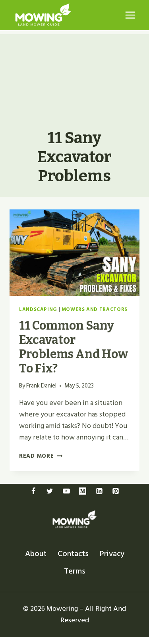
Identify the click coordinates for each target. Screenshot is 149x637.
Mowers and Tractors (95, 309)
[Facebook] (33, 491)
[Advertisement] (74, 73)
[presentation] (74, 252)
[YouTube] (66, 491)
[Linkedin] (99, 491)
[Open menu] (130, 15)
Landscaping (38, 309)
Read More (40, 455)
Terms (74, 571)
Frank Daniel (41, 385)
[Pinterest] (115, 491)
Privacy (112, 553)
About (35, 553)
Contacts (73, 553)
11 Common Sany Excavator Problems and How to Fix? (73, 347)
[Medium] (82, 491)
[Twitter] (50, 491)
